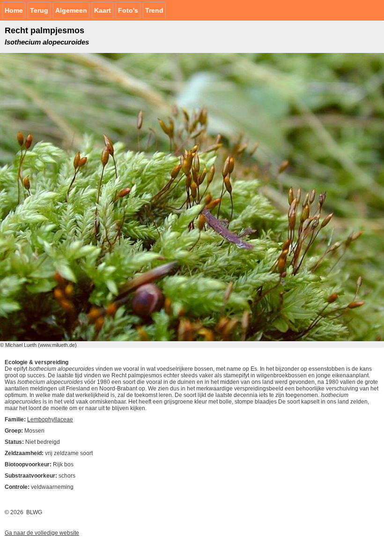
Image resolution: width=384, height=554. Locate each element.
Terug (39, 10)
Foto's (128, 10)
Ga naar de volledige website (42, 533)
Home (14, 10)
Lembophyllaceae (50, 419)
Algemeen (71, 10)
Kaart (102, 10)
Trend (154, 10)
